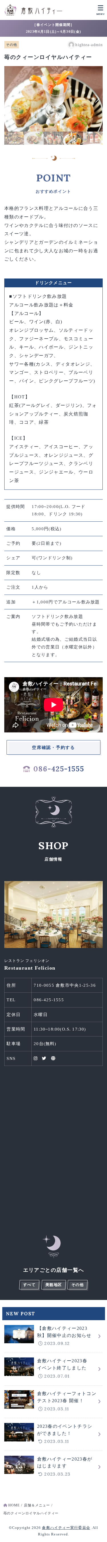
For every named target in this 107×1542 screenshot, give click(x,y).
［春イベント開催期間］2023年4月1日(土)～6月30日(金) (53, 28)
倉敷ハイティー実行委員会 (66, 1527)
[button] (44, 124)
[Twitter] (44, 1058)
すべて (29, 1285)
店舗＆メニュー (37, 1505)
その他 (11, 45)
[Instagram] (36, 1058)
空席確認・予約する (53, 747)
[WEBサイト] (53, 1058)
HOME (14, 1505)
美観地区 (53, 1285)
